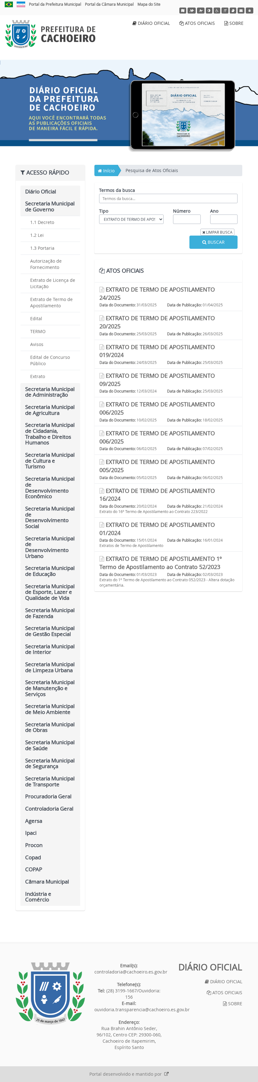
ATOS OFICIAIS (199, 23)
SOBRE (236, 23)
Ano (214, 211)
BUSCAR (215, 242)
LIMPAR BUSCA (219, 232)
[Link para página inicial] (50, 993)
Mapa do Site (148, 4)
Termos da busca (117, 190)
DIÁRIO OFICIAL (153, 23)
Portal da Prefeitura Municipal (55, 4)
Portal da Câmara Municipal (109, 4)
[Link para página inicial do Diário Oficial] (50, 34)
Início (108, 171)
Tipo (103, 211)
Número (181, 211)
